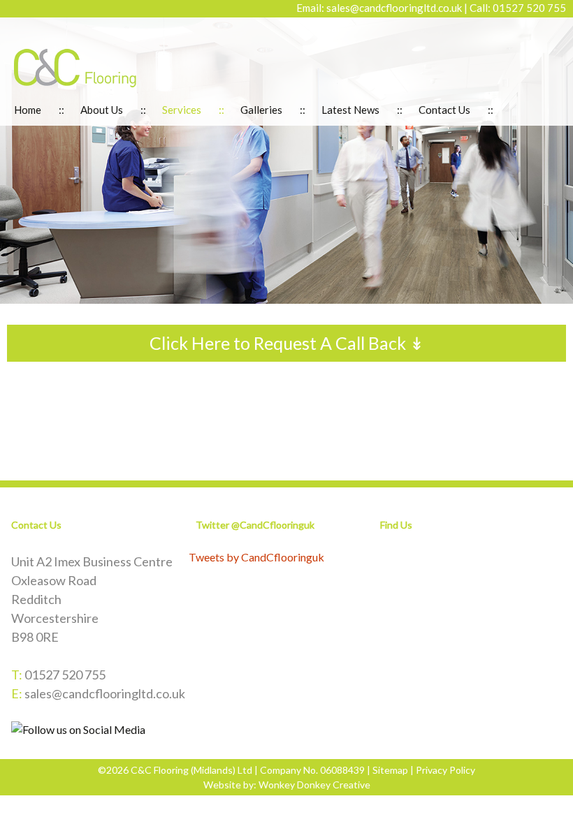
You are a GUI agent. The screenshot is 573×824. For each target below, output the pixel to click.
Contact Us (444, 109)
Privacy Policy (445, 770)
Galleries (261, 109)
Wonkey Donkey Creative (314, 784)
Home (27, 109)
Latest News (350, 109)
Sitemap (390, 770)
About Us (101, 109)
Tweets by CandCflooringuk (256, 557)
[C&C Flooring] (75, 66)
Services (181, 109)
